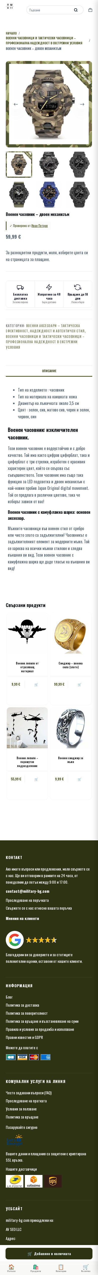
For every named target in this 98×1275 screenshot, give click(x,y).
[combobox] (49, 10)
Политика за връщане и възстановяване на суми (42, 1021)
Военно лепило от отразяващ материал (27, 667)
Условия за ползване (21, 1108)
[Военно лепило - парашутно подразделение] (27, 727)
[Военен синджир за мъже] (70, 727)
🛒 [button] (79, 684)
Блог (9, 997)
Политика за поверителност (27, 1013)
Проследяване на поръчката (27, 900)
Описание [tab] (49, 371)
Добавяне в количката (52, 1253)
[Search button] (76, 10)
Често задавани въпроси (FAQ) (29, 1092)
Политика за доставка (22, 1005)
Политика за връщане (22, 1117)
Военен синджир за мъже (70, 760)
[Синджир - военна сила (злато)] (70, 633)
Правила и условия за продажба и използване (40, 1029)
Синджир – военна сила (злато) (71, 665)
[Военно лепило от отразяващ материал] (27, 633)
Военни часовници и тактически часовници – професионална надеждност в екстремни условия (45, 342)
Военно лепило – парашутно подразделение (27, 762)
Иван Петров (39, 225)
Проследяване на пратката (26, 1100)
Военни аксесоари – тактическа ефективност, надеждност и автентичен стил (45, 328)
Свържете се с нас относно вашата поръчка (39, 908)
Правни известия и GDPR (24, 1037)
